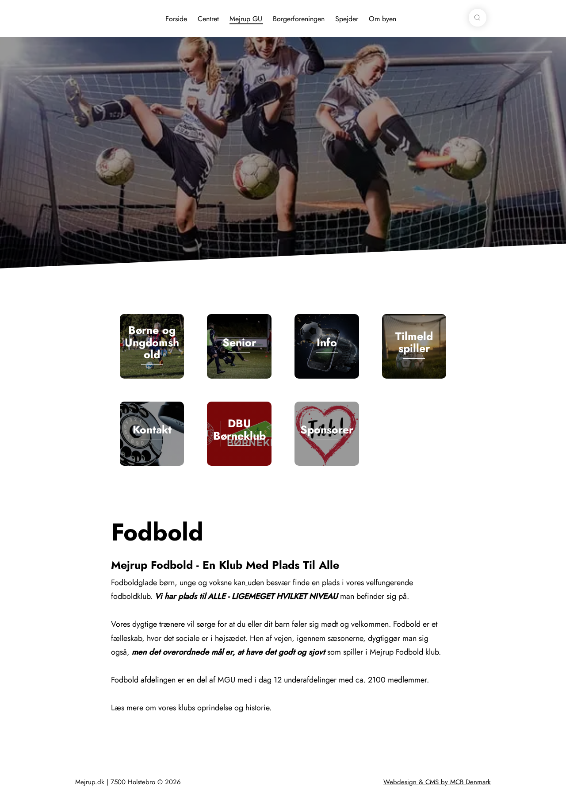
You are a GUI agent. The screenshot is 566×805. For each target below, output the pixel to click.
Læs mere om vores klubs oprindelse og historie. (192, 707)
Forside (176, 19)
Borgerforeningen (299, 19)
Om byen (382, 19)
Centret (208, 19)
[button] (477, 18)
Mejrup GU (245, 19)
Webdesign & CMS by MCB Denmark (437, 782)
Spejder (346, 19)
